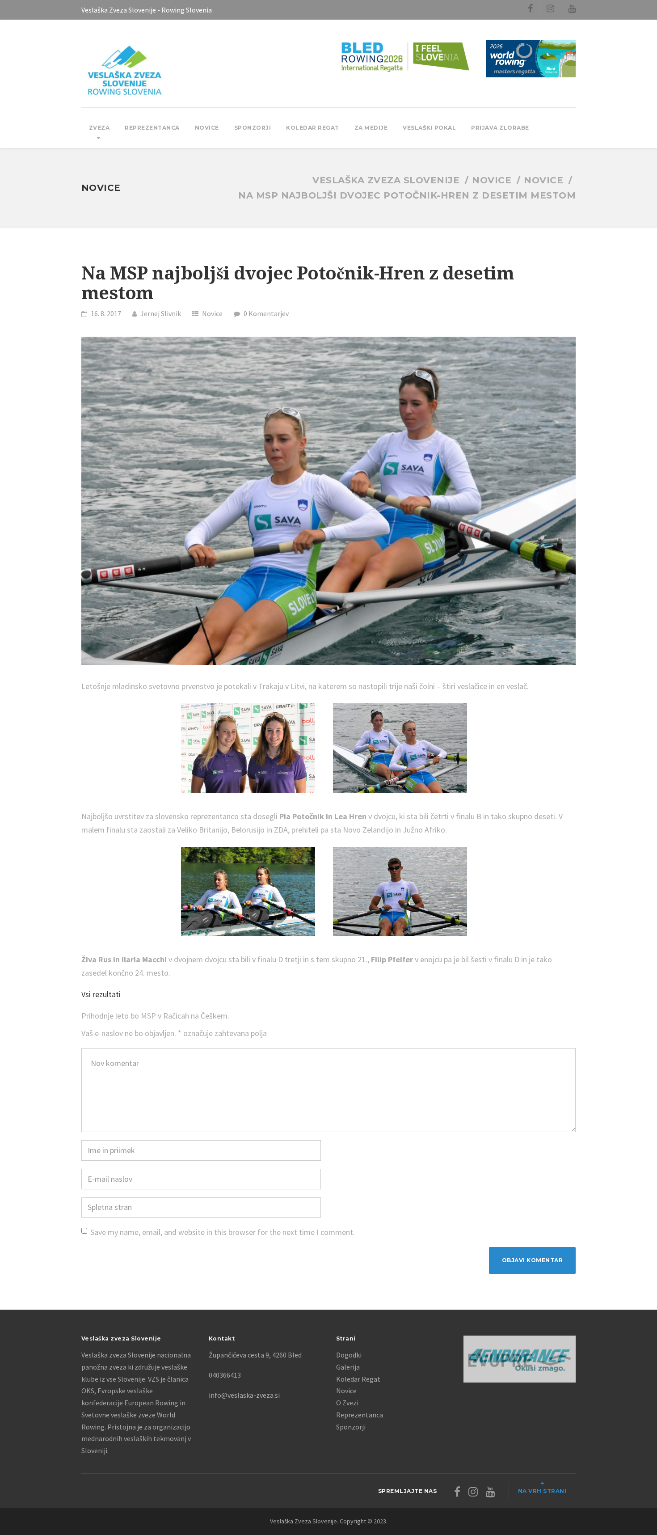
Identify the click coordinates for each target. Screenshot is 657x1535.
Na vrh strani (542, 1491)
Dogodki (349, 1354)
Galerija (348, 1366)
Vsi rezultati (101, 994)
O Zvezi (347, 1402)
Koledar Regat (312, 127)
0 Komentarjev (266, 313)
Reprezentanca (152, 127)
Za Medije (371, 127)
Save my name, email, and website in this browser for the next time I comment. (222, 1232)
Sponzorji (252, 127)
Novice (207, 127)
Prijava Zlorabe (500, 127)
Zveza (99, 127)
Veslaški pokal (429, 127)
